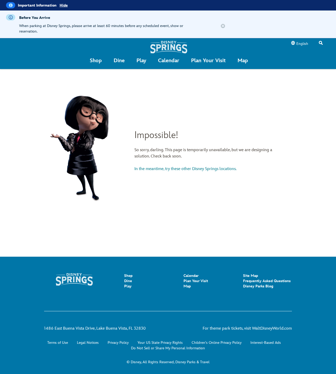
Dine (128, 281)
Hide (64, 5)
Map (187, 286)
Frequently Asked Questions (267, 281)
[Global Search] (320, 43)
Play (128, 286)
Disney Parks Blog (258, 286)
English (302, 43)
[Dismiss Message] (223, 26)
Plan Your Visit (195, 281)
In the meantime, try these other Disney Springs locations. (185, 168)
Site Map (250, 275)
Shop (128, 275)
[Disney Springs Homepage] (168, 47)
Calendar (190, 275)
